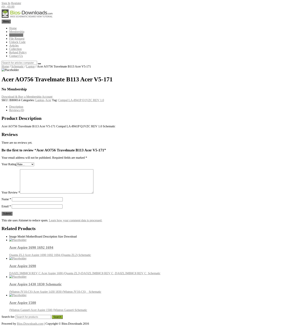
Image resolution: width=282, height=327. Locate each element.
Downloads (16, 35)
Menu (6, 21)
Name (6, 199)
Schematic (17, 66)
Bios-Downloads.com (30, 323)
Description (16, 106)
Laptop (30, 66)
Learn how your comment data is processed (75, 220)
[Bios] (27, 17)
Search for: (8, 316)
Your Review (11, 192)
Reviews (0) (16, 110)
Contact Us (16, 56)
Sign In (6, 3)
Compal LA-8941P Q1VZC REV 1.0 (81, 100)
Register (16, 3)
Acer (48, 100)
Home (13, 28)
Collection (15, 49)
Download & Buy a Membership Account (27, 96)
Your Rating (9, 164)
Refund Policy (18, 52)
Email (6, 206)
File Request (16, 38)
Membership (16, 31)
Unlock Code (17, 42)
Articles (14, 45)
